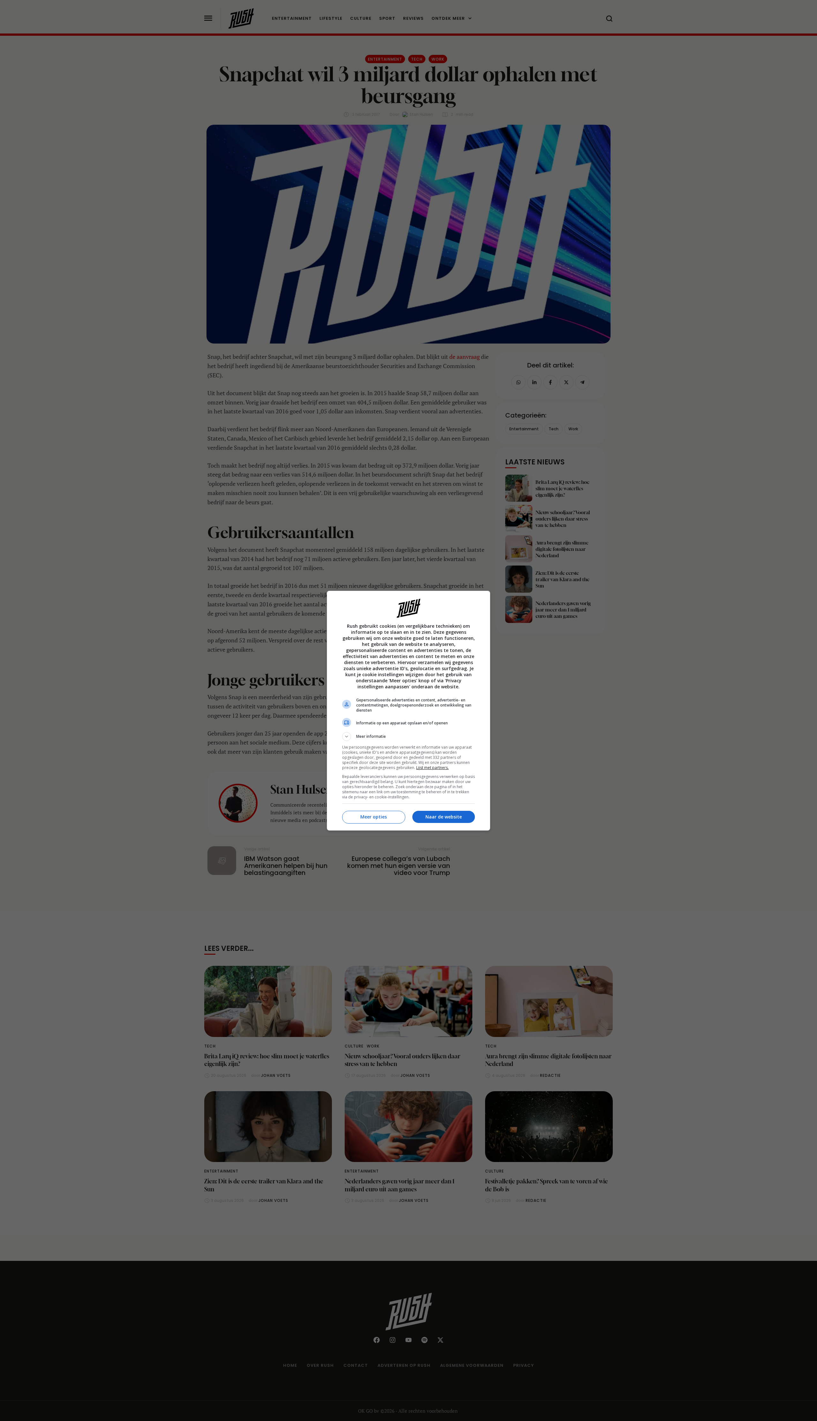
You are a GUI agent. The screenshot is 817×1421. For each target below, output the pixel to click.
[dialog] (408, 711)
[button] (408, 736)
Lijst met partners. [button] (432, 767)
